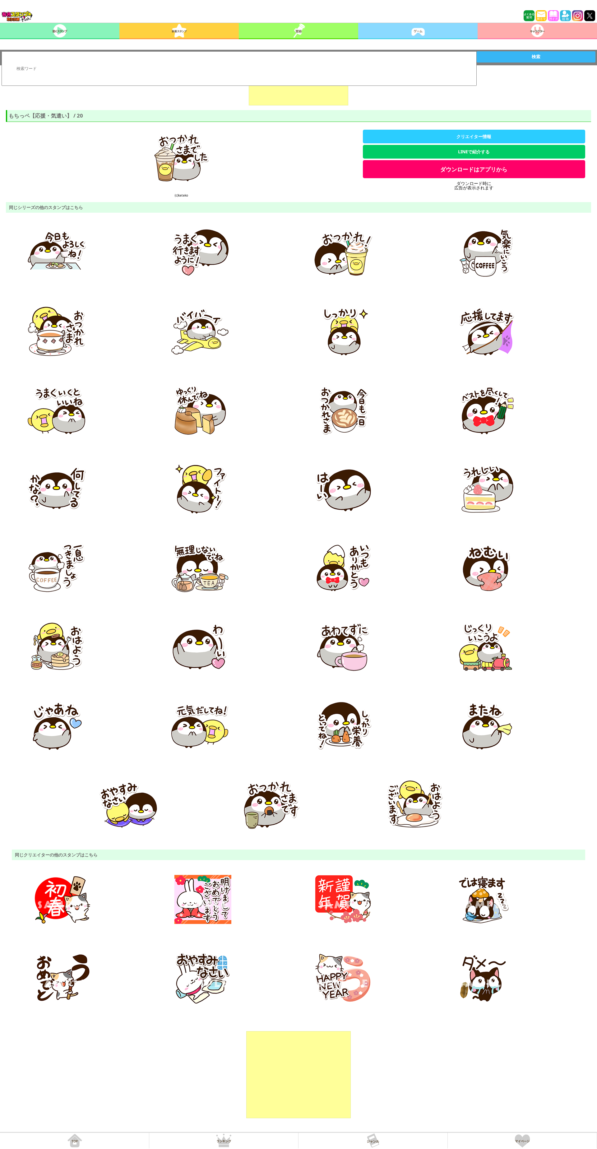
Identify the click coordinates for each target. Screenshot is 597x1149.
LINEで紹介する (474, 152)
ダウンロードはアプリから (473, 169)
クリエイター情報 (473, 136)
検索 (536, 56)
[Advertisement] (298, 89)
